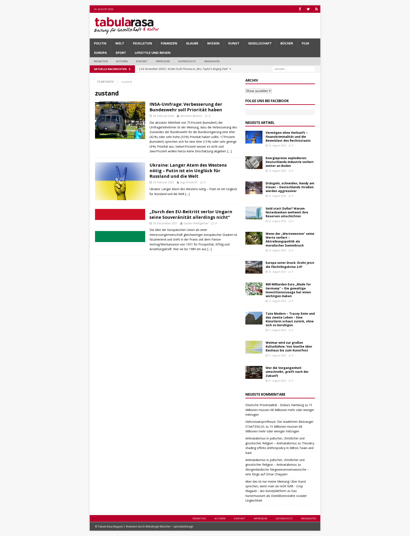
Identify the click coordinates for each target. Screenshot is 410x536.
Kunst (233, 43)
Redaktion (101, 61)
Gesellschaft (260, 43)
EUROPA (100, 52)
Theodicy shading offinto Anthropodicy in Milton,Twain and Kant (279, 448)
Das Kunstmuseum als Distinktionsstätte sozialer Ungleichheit (276, 495)
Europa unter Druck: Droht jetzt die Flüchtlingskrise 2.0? (290, 265)
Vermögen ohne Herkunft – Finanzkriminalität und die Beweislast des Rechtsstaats (288, 136)
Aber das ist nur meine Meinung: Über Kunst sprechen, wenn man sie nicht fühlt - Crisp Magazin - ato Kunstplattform (275, 486)
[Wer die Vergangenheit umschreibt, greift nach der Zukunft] (253, 372)
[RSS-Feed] (316, 9)
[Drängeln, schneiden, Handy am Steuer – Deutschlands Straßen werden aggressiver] (253, 187)
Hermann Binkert (191, 116)
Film (305, 43)
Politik (100, 43)
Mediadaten (212, 61)
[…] (229, 151)
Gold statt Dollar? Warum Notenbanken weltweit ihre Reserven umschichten (287, 212)
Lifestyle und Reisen (152, 52)
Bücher (286, 43)
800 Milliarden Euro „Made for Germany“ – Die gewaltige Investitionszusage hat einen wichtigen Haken (288, 290)
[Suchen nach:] (293, 69)
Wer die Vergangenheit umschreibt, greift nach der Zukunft (287, 371)
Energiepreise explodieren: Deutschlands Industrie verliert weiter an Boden (290, 162)
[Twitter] (308, 9)
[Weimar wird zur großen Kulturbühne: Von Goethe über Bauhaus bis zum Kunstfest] (253, 347)
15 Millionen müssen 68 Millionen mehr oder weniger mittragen (279, 410)
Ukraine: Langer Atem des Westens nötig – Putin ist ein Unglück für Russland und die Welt (188, 170)
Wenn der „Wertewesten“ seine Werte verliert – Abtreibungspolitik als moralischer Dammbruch (290, 239)
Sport (121, 52)
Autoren (121, 61)
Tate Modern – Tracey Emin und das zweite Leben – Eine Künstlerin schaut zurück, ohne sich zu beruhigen (290, 319)
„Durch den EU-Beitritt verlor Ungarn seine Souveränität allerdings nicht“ (190, 214)
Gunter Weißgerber (196, 223)
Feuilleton (142, 43)
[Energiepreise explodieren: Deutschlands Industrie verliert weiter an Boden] (253, 162)
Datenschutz (187, 61)
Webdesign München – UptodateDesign (169, 526)
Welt (119, 43)
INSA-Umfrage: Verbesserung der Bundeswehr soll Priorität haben (185, 107)
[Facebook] (300, 9)
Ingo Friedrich (188, 182)
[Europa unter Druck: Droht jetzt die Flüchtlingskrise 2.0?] (253, 267)
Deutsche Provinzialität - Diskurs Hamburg (274, 405)
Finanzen (169, 43)
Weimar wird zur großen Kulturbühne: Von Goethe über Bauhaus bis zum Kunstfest (289, 346)
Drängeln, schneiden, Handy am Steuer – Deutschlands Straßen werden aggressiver (290, 187)
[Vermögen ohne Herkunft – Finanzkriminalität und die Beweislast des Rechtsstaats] (253, 137)
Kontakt (141, 61)
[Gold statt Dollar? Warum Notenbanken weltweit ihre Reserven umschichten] (253, 213)
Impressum (163, 61)
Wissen (213, 43)
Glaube (192, 43)
